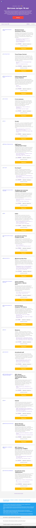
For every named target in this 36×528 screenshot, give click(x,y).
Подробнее (23, 48)
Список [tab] (28, 24)
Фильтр (18, 17)
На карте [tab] (33, 24)
